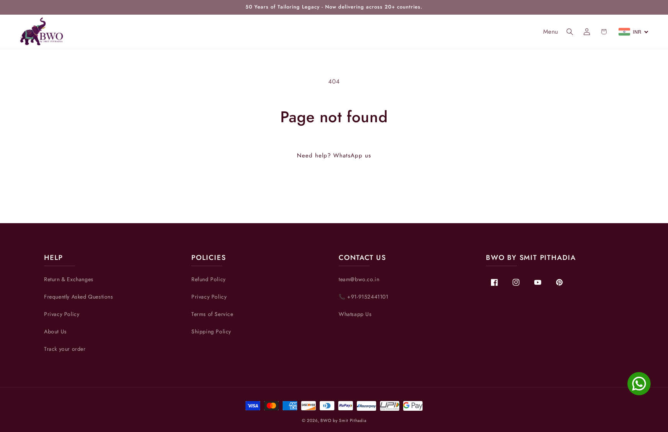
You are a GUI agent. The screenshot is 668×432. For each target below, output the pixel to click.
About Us (55, 331)
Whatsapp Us (355, 314)
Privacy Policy (61, 314)
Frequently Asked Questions (78, 297)
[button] (569, 31)
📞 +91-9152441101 (364, 297)
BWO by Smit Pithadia (343, 420)
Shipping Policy (211, 331)
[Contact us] (639, 383)
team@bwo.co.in (359, 279)
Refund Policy (208, 279)
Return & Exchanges (69, 279)
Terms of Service (212, 314)
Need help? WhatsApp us (334, 155)
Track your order (65, 349)
